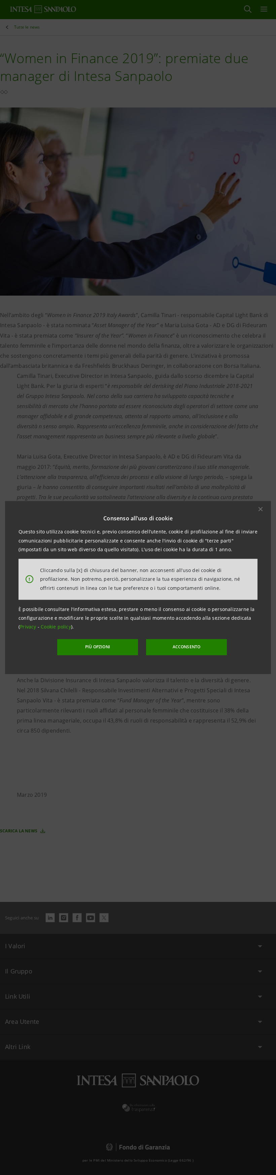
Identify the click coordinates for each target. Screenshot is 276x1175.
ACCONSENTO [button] (187, 647)
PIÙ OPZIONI (97, 647)
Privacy (29, 626)
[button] (260, 509)
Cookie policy (56, 626)
